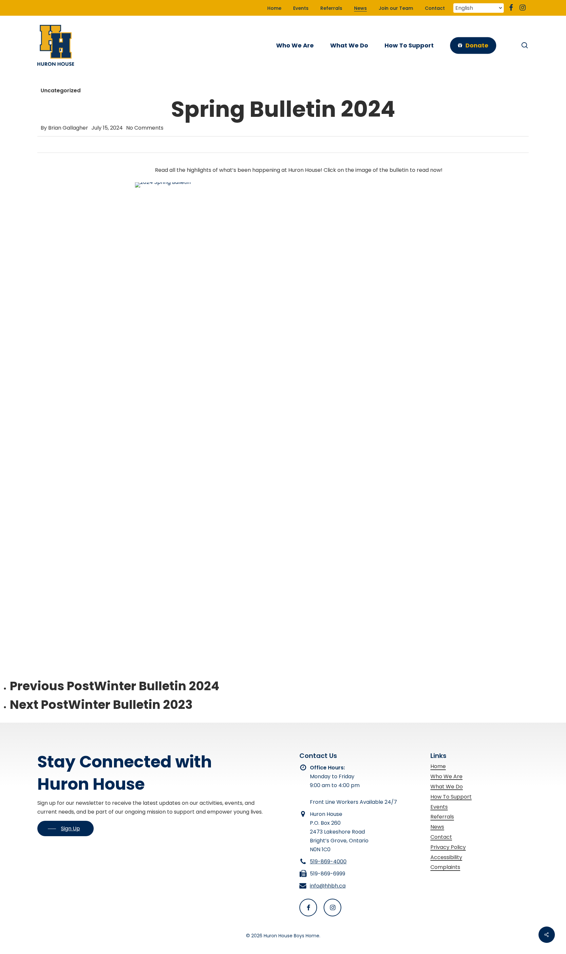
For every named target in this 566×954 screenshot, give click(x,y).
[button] (65, 828)
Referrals (442, 816)
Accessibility (446, 857)
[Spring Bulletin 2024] (298, 396)
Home (438, 766)
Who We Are (446, 776)
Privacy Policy (448, 847)
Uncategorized (61, 90)
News (437, 827)
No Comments (144, 128)
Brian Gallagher (68, 128)
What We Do (446, 786)
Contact (441, 837)
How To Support (451, 797)
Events (439, 807)
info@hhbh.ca (328, 886)
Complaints (445, 867)
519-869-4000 (328, 861)
